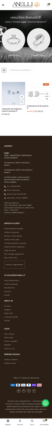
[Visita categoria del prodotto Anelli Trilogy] (38, 39)
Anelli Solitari (13, 55)
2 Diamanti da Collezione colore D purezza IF (12, 110)
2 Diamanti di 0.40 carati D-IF (38, 107)
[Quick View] (22, 102)
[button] (48, 5)
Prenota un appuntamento (14, 264)
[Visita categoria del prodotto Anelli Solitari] (13, 39)
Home (8, 22)
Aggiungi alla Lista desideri (22, 97)
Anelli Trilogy (39, 55)
